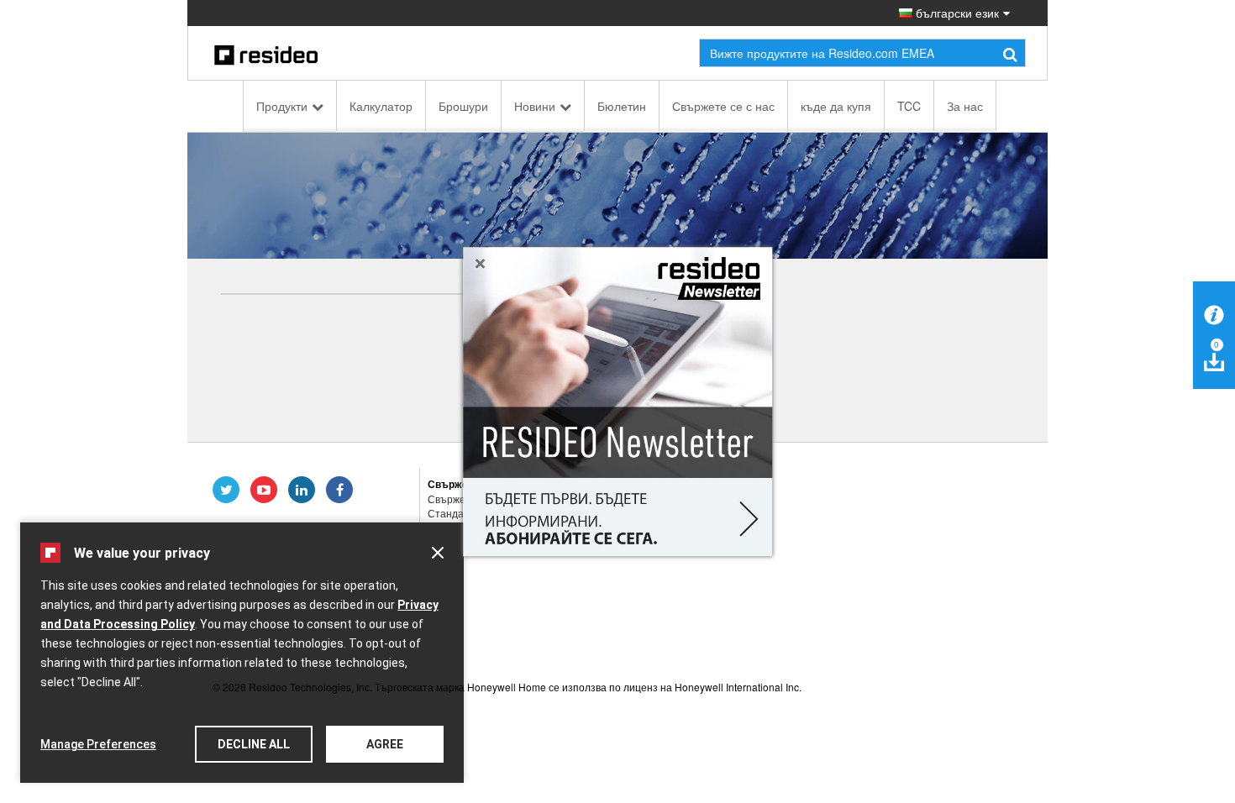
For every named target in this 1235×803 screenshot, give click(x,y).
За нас (965, 105)
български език (955, 12)
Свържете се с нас (723, 105)
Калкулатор (381, 105)
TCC (909, 105)
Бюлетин (621, 105)
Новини (534, 105)
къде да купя (836, 105)
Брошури (463, 105)
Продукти (281, 105)
